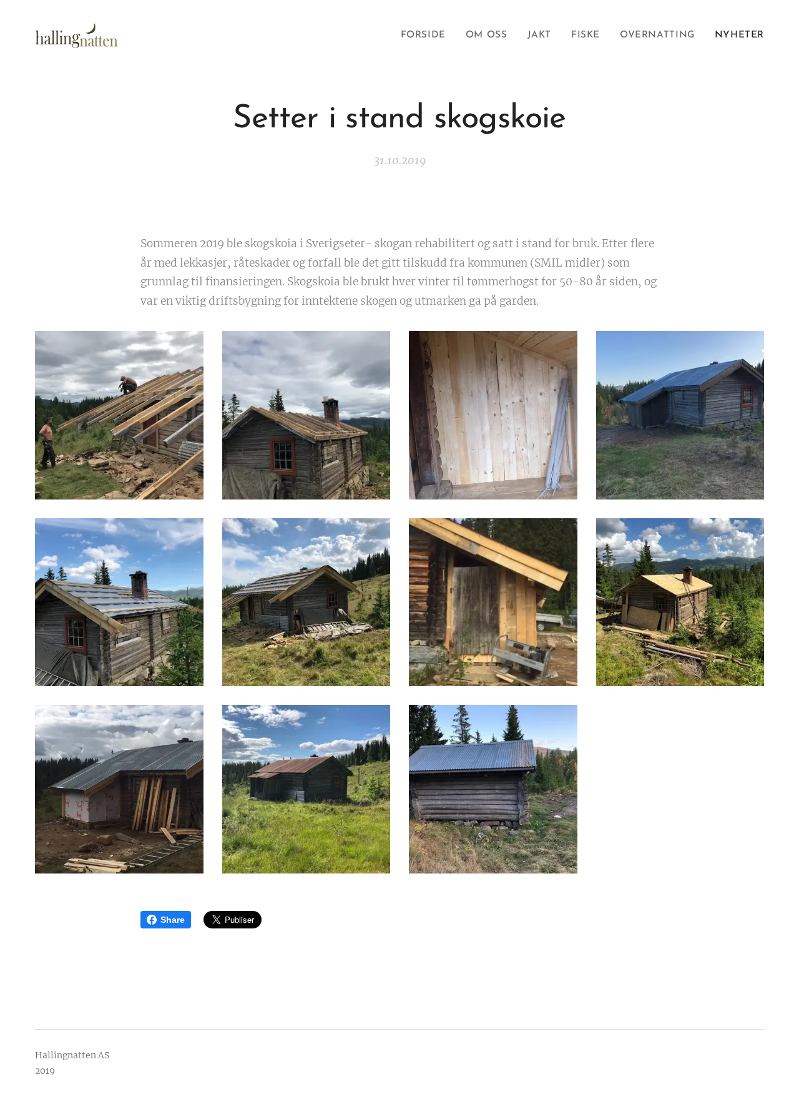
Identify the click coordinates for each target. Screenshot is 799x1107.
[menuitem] (427, 35)
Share (172, 920)
